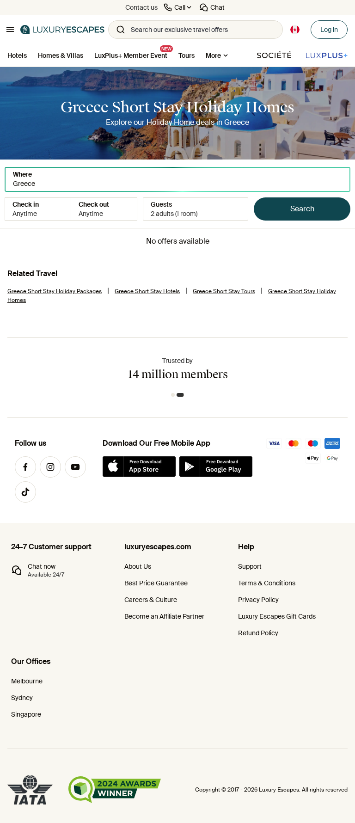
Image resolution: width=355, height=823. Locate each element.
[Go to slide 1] (174, 395)
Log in (329, 29)
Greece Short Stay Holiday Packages (54, 291)
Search (302, 209)
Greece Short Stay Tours (224, 291)
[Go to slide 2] (182, 395)
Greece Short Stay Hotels (147, 291)
